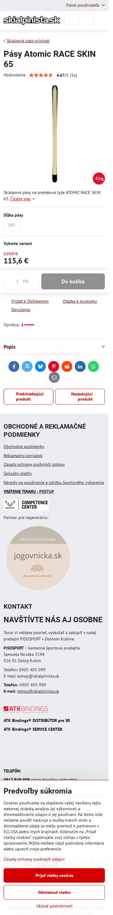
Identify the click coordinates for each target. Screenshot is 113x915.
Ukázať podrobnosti (54, 906)
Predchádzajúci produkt (30, 396)
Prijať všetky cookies (54, 875)
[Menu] (101, 20)
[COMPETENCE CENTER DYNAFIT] (26, 508)
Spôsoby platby (18, 473)
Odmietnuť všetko (54, 892)
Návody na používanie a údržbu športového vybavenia (54, 482)
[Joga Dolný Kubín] (38, 591)
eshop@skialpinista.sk (38, 691)
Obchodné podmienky (24, 446)
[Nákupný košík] (86, 20)
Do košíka (73, 281)
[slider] (41, 75)
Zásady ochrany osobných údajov (34, 464)
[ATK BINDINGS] (26, 711)
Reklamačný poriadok (23, 455)
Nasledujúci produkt (82, 396)
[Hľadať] (71, 20)
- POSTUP (29, 491)
